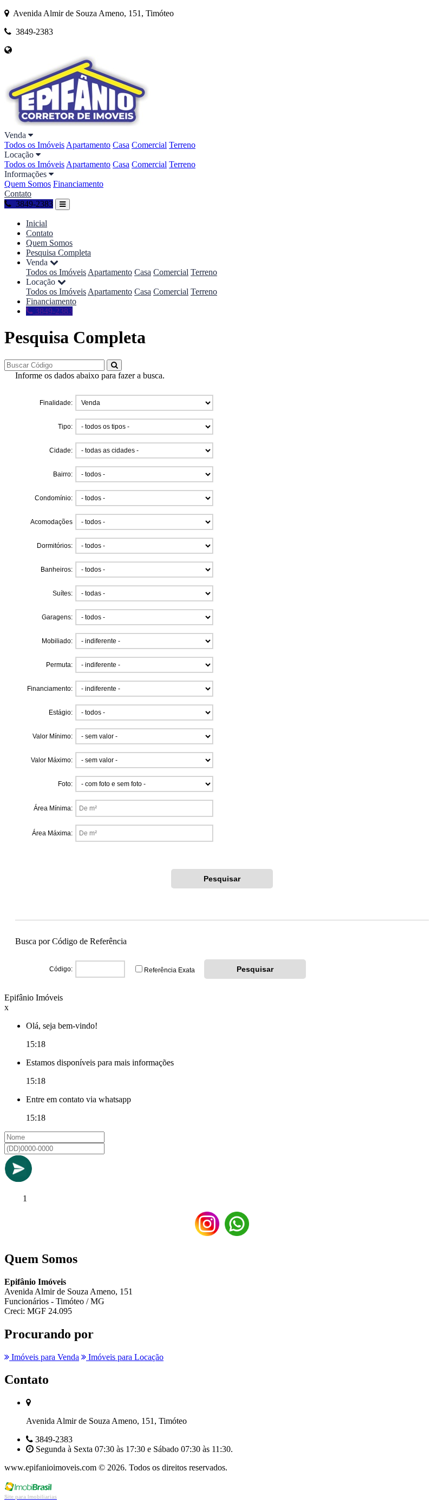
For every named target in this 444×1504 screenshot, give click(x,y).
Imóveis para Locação (125, 1357)
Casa (121, 144)
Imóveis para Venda (44, 1357)
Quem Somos (27, 183)
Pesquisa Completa (58, 252)
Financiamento (78, 183)
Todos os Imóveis (34, 144)
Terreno (182, 144)
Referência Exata (169, 970)
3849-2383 (53, 311)
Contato (17, 193)
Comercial (149, 144)
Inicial (36, 223)
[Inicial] (77, 125)
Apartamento (88, 144)
